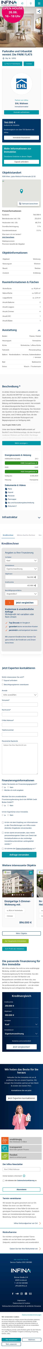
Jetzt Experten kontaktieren (21, 1098)
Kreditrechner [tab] (8, 535)
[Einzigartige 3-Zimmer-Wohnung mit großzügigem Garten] (18, 898)
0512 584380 (27, 1262)
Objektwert (8, 1011)
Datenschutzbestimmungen (31, 1315)
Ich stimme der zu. (21, 1180)
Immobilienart (9, 1030)
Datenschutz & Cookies (21, 1303)
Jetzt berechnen (8, 237)
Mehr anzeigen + (21, 443)
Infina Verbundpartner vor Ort (26, 1223)
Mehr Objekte (21, 933)
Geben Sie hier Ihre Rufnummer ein (24, 1249)
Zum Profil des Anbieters (14, 949)
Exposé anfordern (21, 162)
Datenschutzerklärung (25, 1180)
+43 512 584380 (22, 1283)
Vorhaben (7, 1020)
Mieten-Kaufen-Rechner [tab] (26, 535)
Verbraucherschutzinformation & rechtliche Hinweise (21, 1306)
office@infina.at (21, 1286)
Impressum (21, 1300)
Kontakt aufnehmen (21, 112)
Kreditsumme (8, 1002)
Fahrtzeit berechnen (30, 204)
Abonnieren (21, 1189)
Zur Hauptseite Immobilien (15, 941)
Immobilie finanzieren (21, 137)
